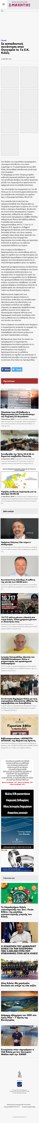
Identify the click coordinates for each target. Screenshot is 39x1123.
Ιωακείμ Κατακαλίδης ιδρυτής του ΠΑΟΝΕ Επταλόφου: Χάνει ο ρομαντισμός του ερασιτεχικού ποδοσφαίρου (18, 660)
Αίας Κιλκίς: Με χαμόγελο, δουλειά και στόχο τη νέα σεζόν (18, 984)
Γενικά (3, 40)
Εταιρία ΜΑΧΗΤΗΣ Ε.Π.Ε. (12, 1107)
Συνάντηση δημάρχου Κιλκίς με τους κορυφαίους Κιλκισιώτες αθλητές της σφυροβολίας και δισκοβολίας (19, 700)
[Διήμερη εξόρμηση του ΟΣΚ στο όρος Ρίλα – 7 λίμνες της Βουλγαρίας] (19, 1001)
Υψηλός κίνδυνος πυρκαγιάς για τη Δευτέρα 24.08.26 (18, 492)
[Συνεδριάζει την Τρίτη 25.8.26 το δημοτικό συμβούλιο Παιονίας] (19, 440)
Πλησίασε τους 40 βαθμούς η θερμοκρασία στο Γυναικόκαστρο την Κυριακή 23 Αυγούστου (18, 414)
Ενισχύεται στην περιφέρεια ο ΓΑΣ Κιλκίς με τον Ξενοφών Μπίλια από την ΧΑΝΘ (17, 1052)
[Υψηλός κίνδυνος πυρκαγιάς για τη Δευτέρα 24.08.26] (19, 478)
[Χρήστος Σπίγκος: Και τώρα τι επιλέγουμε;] (19, 528)
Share (7, 369)
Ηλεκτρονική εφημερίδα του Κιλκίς (19, 1104)
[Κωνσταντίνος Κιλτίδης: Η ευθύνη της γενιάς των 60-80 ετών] (19, 566)
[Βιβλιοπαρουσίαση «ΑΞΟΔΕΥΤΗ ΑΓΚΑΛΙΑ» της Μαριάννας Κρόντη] (19, 724)
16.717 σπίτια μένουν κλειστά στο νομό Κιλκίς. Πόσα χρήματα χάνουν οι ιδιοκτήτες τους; (19, 619)
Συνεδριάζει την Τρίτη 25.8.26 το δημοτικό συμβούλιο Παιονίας (17, 454)
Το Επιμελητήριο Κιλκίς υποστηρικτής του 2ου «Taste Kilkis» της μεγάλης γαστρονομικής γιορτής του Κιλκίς (17, 911)
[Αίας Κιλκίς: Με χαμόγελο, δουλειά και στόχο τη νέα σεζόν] (19, 969)
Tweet (18, 369)
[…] (8, 426)
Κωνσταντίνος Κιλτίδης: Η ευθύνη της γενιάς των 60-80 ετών (18, 580)
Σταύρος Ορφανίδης (28, 1107)
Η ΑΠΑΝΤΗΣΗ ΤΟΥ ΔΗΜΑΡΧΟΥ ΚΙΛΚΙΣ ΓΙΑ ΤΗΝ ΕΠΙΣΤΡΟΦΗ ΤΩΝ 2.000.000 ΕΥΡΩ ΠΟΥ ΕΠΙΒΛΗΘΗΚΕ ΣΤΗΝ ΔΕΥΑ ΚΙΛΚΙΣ (19, 949)
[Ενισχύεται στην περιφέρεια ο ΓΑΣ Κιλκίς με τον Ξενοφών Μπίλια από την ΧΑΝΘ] (19, 1035)
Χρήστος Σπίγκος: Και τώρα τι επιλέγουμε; (16, 543)
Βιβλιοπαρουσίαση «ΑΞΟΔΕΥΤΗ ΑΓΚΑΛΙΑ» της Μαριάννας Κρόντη (18, 739)
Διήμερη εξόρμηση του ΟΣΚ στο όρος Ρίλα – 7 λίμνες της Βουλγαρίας (19, 1017)
